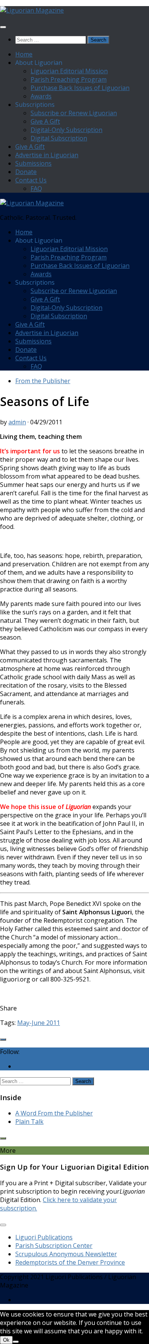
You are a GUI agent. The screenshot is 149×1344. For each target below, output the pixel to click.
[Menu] (3, 27)
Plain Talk (29, 1121)
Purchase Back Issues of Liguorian (80, 88)
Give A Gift (45, 121)
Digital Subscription (59, 138)
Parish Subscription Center (53, 1245)
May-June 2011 (38, 1022)
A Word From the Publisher (54, 1113)
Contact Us (31, 180)
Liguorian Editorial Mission (69, 71)
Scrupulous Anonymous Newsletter (66, 1254)
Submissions (33, 163)
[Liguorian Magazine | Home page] (32, 10)
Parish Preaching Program (69, 79)
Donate (26, 172)
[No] (16, 1342)
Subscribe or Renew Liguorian (74, 113)
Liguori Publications (44, 1237)
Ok (6, 1340)
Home (23, 54)
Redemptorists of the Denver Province (70, 1262)
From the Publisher (42, 381)
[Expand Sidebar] (3, 1039)
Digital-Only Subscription (66, 130)
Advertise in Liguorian (46, 155)
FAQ (36, 188)
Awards (41, 96)
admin (17, 422)
